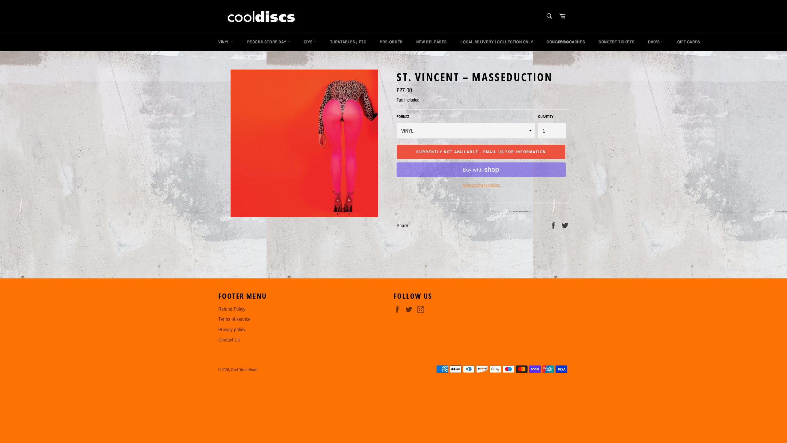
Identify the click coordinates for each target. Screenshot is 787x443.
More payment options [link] (481, 185)
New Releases (431, 42)
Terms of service (234, 318)
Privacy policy (231, 329)
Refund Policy (231, 308)
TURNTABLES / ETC (348, 42)
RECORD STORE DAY (267, 42)
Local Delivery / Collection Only (497, 42)
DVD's (654, 42)
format (403, 116)
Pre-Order (391, 42)
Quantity (546, 116)
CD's (309, 42)
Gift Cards (688, 42)
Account (563, 42)
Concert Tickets (617, 42)
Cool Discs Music (244, 369)
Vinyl (224, 42)
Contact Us (229, 339)
